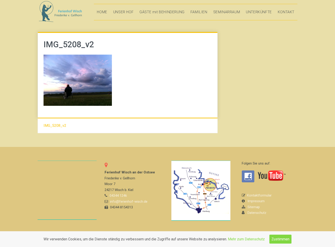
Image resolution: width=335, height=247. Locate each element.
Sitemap (253, 207)
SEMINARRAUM (226, 12)
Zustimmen (280, 239)
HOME (102, 12)
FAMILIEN (199, 12)
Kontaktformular (259, 195)
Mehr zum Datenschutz (246, 239)
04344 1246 (118, 196)
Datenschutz (256, 213)
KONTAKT (286, 12)
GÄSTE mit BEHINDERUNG (162, 12)
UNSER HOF (123, 12)
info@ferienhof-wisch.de (128, 201)
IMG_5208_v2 (55, 125)
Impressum (256, 201)
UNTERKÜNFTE (259, 12)
